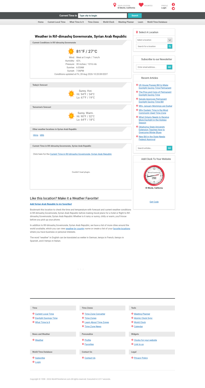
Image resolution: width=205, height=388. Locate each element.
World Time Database (157, 22)
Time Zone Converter (95, 314)
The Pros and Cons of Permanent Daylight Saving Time (155, 93)
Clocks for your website (145, 340)
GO (169, 67)
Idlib (42, 135)
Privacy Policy (141, 358)
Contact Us (90, 358)
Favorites (148, 6)
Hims (35, 135)
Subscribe (40, 358)
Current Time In (68, 15)
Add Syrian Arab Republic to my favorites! (51, 204)
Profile (88, 340)
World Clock (108, 22)
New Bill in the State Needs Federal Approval (152, 138)
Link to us (139, 344)
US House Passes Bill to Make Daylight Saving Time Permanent (155, 86)
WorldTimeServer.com (48, 5)
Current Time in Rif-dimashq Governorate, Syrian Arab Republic (81, 154)
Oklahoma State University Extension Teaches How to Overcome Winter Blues (152, 130)
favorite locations (121, 228)
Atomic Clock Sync (143, 318)
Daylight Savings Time (46, 318)
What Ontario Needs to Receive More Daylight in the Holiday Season (154, 120)
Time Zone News (93, 326)
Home (41, 22)
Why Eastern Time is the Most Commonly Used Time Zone (153, 111)
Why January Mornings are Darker (155, 106)
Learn (140, 22)
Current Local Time (56, 22)
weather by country (75, 228)
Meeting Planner (126, 22)
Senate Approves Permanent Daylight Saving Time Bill (153, 100)
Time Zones (93, 22)
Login (163, 8)
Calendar (138, 326)
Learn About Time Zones (97, 322)
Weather (39, 340)
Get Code (154, 202)
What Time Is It (77, 22)
